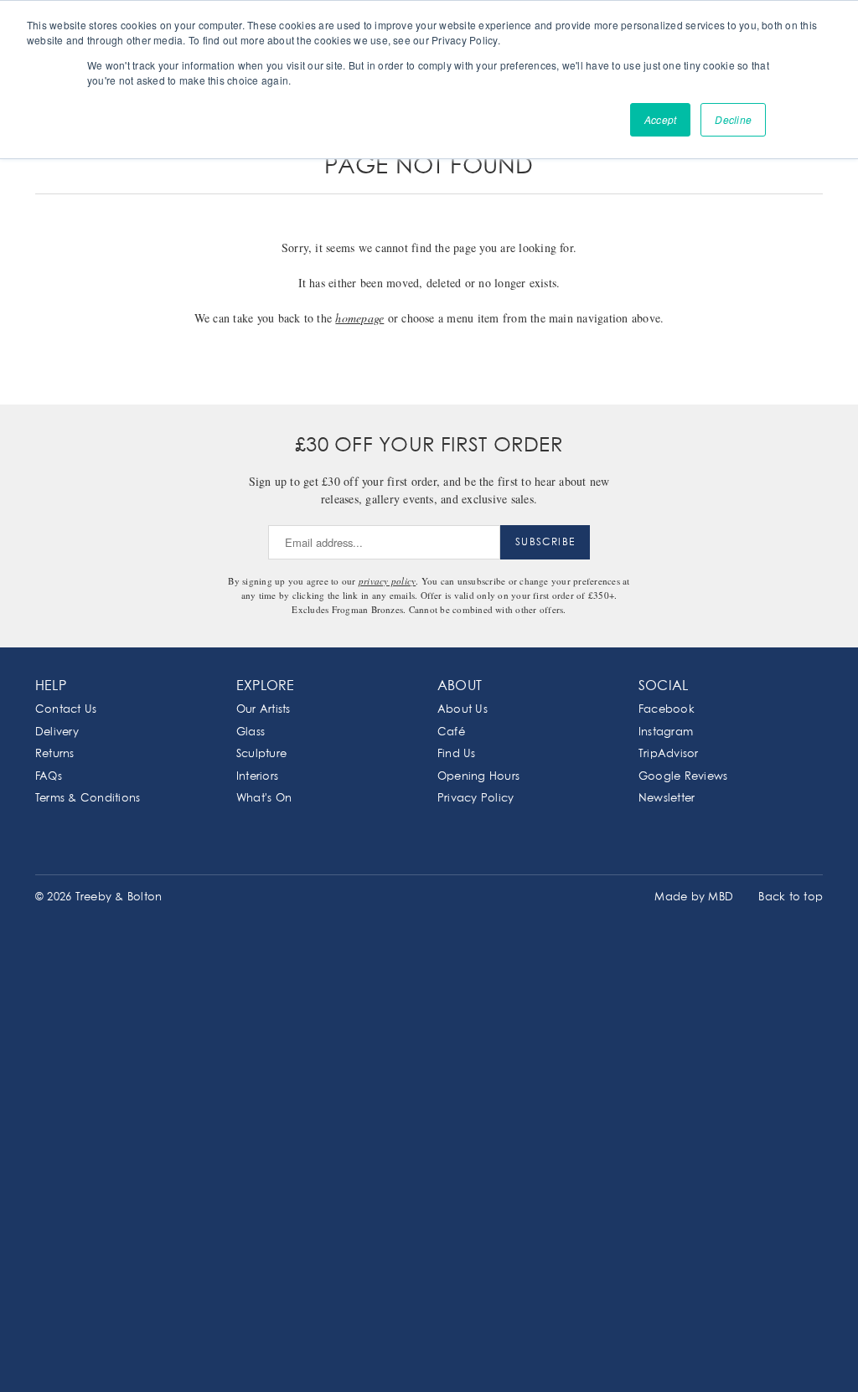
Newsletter (666, 798)
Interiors (257, 776)
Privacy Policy (475, 798)
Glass (250, 732)
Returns (55, 754)
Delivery (57, 732)
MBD (720, 897)
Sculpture (261, 754)
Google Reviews (682, 776)
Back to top (790, 897)
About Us (462, 709)
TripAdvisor (668, 754)
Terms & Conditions (87, 798)
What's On (264, 798)
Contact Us (65, 709)
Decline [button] (733, 119)
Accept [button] (660, 119)
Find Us (456, 754)
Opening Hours (478, 776)
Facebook (666, 709)
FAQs (48, 776)
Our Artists (263, 709)
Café (451, 732)
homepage (359, 318)
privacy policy (387, 581)
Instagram (665, 732)
